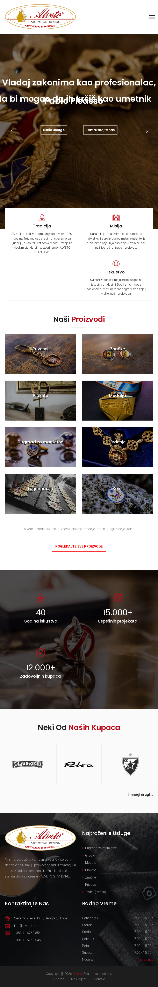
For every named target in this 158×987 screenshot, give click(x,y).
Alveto (77, 974)
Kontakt (99, 979)
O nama (58, 979)
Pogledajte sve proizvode (79, 546)
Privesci (90, 885)
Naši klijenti (79, 979)
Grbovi (90, 855)
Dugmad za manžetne (101, 848)
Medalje (90, 863)
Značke (90, 877)
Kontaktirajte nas (100, 130)
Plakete (90, 870)
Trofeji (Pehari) (95, 892)
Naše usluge (54, 130)
